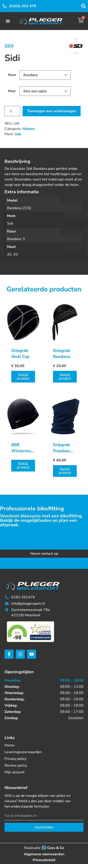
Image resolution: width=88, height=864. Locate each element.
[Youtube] (31, 654)
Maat (12, 90)
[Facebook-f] (9, 654)
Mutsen (28, 128)
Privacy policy (15, 759)
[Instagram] (20, 654)
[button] (8, 21)
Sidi (9, 46)
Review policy (16, 765)
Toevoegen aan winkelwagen (51, 111)
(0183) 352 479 (22, 6)
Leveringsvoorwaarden (23, 752)
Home (9, 745)
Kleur (12, 74)
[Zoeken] (83, 6)
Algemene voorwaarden (44, 854)
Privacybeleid (44, 860)
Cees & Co (55, 847)
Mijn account (15, 772)
